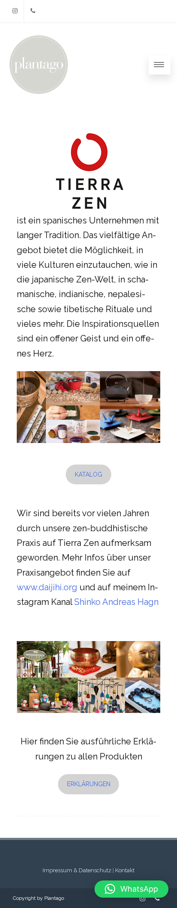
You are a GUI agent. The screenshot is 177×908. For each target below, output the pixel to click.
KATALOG (88, 474)
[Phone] (32, 11)
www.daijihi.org (48, 587)
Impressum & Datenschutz (77, 870)
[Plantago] (38, 94)
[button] (131, 889)
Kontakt (124, 870)
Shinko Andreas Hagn (116, 602)
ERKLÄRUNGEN (88, 784)
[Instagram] (15, 11)
